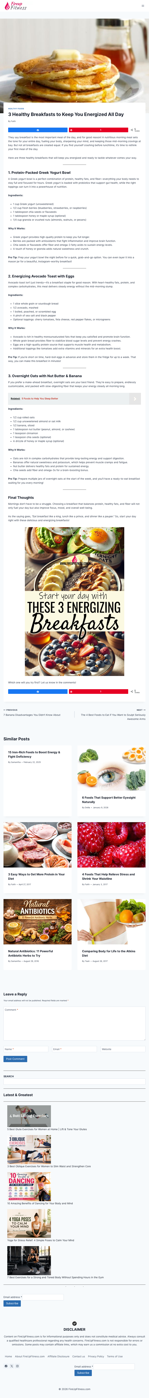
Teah (87, 961)
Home (8, 1356)
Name (9, 1049)
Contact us (78, 1356)
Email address (12, 1297)
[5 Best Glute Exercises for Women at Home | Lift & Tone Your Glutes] (76, 1116)
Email (57, 1049)
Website (106, 1049)
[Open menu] (143, 5)
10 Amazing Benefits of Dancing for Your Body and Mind (40, 1203)
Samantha (16, 762)
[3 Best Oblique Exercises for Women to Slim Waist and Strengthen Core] (76, 1149)
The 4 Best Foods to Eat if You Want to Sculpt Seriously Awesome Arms (113, 714)
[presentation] (111, 768)
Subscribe (12, 1303)
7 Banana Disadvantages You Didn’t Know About (31, 713)
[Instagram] (17, 1366)
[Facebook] (5, 1366)
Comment (11, 1009)
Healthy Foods (16, 109)
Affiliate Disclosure (58, 1356)
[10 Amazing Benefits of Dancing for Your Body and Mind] (76, 1186)
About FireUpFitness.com (30, 1356)
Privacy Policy (96, 1356)
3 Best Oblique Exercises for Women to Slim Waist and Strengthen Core (49, 1166)
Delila (87, 807)
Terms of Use (115, 1356)
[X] (11, 1366)
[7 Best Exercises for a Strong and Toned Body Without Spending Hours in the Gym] (76, 1260)
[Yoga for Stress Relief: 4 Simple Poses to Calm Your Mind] (76, 1223)
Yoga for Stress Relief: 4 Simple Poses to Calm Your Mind (40, 1240)
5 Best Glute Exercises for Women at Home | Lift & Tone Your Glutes (47, 1129)
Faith (13, 121)
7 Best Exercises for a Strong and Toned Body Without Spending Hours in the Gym (55, 1277)
